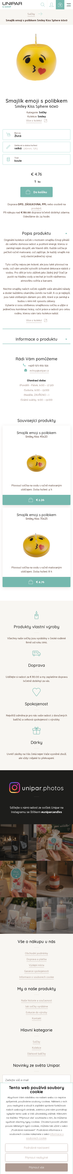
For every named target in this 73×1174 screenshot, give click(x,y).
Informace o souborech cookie (36, 977)
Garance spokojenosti (36, 971)
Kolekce (36, 1047)
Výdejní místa (36, 965)
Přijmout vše (36, 1167)
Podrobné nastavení (36, 1147)
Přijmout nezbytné (36, 1157)
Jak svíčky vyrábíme (36, 1006)
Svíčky (36, 1041)
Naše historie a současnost (36, 1000)
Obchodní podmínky (36, 953)
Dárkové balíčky (36, 1053)
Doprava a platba (36, 959)
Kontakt (36, 1018)
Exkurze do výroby (36, 1012)
